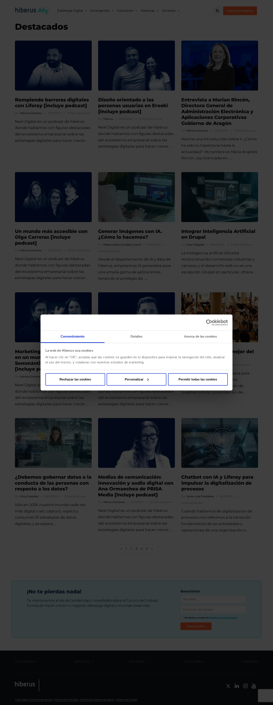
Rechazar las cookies (75, 379)
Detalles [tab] (137, 336)
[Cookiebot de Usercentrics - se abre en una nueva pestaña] (209, 322)
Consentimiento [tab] (72, 336)
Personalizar (134, 379)
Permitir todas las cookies (198, 379)
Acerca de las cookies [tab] (200, 336)
